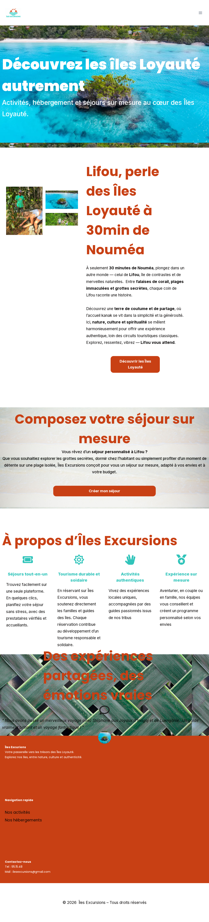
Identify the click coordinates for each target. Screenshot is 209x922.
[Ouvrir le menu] (200, 13)
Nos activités (17, 812)
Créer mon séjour (104, 491)
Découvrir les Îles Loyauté (135, 364)
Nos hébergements (23, 820)
